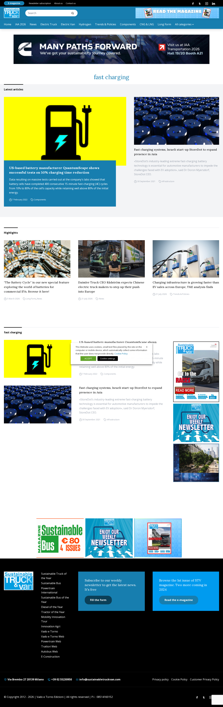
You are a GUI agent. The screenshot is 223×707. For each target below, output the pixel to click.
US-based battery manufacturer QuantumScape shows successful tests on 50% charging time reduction (54, 170)
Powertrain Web (51, 641)
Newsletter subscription (40, 3)
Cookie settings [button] (107, 358)
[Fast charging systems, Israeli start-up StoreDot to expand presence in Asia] (176, 121)
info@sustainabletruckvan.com (99, 679)
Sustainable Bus (51, 583)
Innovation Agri (50, 626)
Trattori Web (49, 646)
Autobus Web (49, 651)
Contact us (71, 3)
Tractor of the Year (53, 612)
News (33, 24)
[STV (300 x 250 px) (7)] (158, 538)
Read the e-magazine (179, 600)
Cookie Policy (179, 679)
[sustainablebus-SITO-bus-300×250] (196, 463)
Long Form (164, 24)
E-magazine (14, 3)
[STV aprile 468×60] (177, 13)
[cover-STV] (196, 372)
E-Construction (50, 656)
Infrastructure (168, 181)
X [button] (146, 346)
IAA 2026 (20, 24)
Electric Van (68, 24)
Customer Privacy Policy (204, 679)
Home (7, 24)
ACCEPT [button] (88, 358)
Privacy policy (160, 679)
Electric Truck (48, 24)
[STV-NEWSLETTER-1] (196, 423)
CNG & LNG (147, 24)
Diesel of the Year (52, 607)
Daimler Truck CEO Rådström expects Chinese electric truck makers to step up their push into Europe (111, 286)
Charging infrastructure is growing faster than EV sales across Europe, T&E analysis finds (186, 284)
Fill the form (98, 600)
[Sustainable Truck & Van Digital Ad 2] (111, 49)
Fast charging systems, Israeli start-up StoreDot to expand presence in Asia (175, 152)
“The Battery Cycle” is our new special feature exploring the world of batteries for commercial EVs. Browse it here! (36, 286)
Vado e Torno (49, 631)
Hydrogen (85, 24)
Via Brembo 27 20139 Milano (25, 679)
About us (58, 3)
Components (128, 24)
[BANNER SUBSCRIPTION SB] (60, 538)
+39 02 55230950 (61, 679)
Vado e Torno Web (52, 636)
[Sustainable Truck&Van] (11, 13)
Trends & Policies (105, 24)
